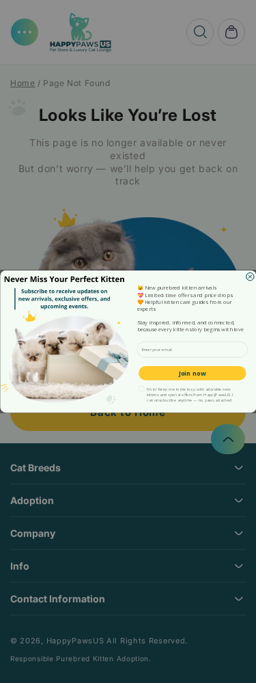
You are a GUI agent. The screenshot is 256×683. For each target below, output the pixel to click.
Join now (191, 373)
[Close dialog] (250, 277)
